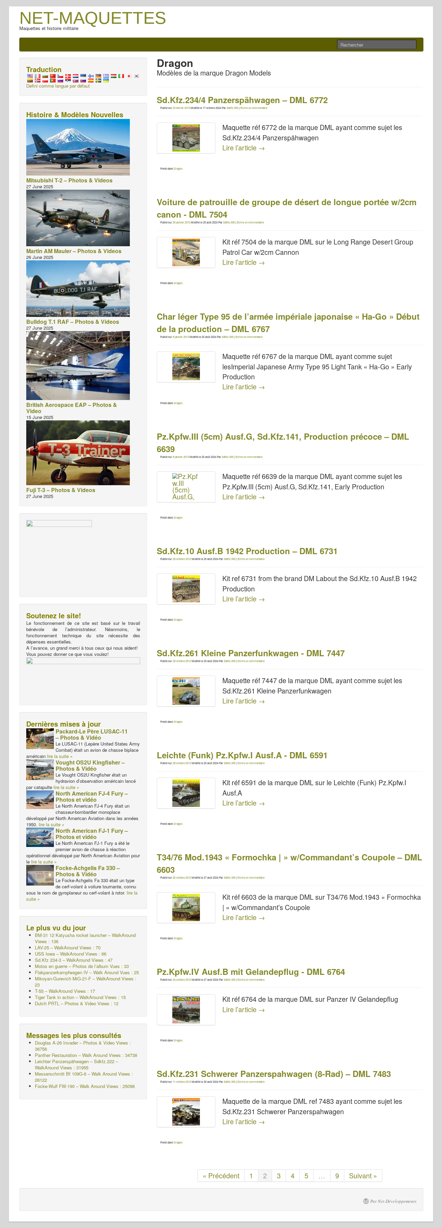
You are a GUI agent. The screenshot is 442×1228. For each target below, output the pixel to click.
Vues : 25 (87, 972)
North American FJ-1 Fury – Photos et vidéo (92, 834)
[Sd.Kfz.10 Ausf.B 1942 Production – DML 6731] (186, 589)
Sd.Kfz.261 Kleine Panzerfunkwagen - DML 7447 (251, 653)
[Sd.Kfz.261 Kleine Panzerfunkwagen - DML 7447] (186, 691)
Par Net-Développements (393, 1201)
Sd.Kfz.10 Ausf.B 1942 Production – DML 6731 (247, 551)
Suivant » (363, 1175)
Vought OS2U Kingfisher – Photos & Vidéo (90, 765)
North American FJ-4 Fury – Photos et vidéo (92, 796)
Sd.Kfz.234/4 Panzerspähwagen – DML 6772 (242, 100)
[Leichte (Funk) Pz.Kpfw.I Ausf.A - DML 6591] (186, 793)
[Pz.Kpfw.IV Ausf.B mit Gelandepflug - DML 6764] (186, 1009)
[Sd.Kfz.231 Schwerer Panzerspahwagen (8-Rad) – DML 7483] (186, 1111)
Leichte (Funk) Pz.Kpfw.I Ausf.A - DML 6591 (242, 755)
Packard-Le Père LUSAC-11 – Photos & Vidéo (92, 734)
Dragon (178, 168)
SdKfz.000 (232, 108)
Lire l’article (243, 147)
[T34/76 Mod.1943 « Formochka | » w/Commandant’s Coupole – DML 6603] (186, 907)
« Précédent (221, 1175)
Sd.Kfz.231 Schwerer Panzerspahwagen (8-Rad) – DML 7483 (274, 1073)
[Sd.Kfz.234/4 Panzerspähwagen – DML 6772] (186, 137)
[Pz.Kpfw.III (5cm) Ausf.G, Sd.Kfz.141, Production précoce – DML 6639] (186, 486)
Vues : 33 (82, 966)
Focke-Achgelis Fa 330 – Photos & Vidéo (88, 871)
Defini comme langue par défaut (58, 85)
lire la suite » (60, 756)
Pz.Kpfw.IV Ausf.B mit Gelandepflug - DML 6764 (251, 971)
